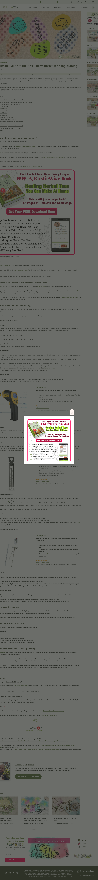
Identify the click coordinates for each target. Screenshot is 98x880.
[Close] (72, 412)
